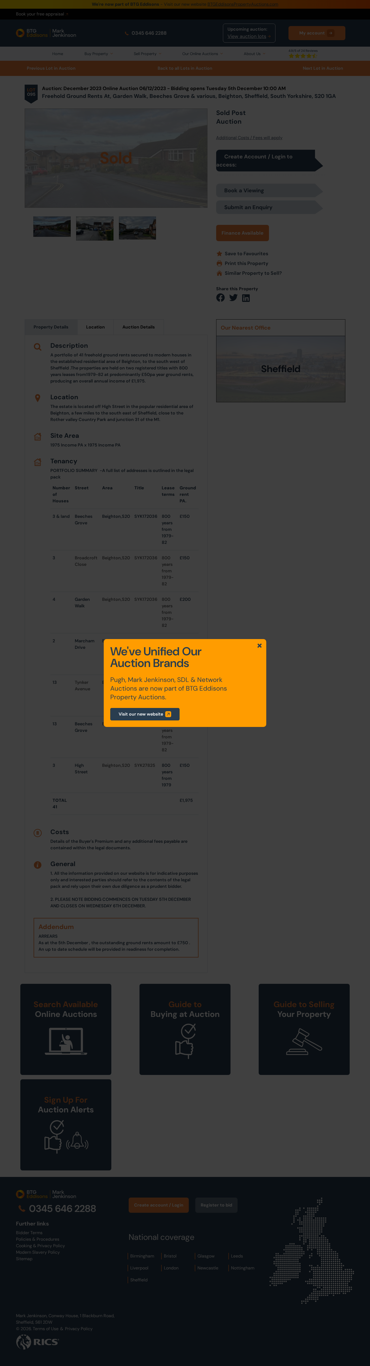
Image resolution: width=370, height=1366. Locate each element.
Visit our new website (141, 714)
